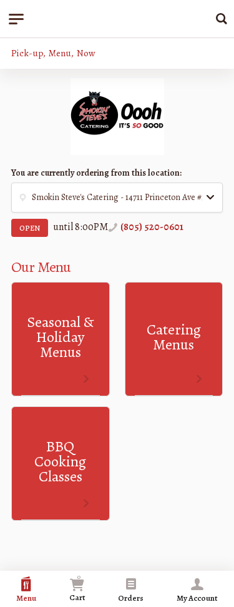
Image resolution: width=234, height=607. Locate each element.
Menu (26, 598)
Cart (77, 587)
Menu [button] (60, 53)
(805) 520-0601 (151, 227)
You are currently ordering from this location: (96, 173)
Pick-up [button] (27, 53)
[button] (117, 198)
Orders (131, 598)
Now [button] (86, 53)
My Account (197, 598)
